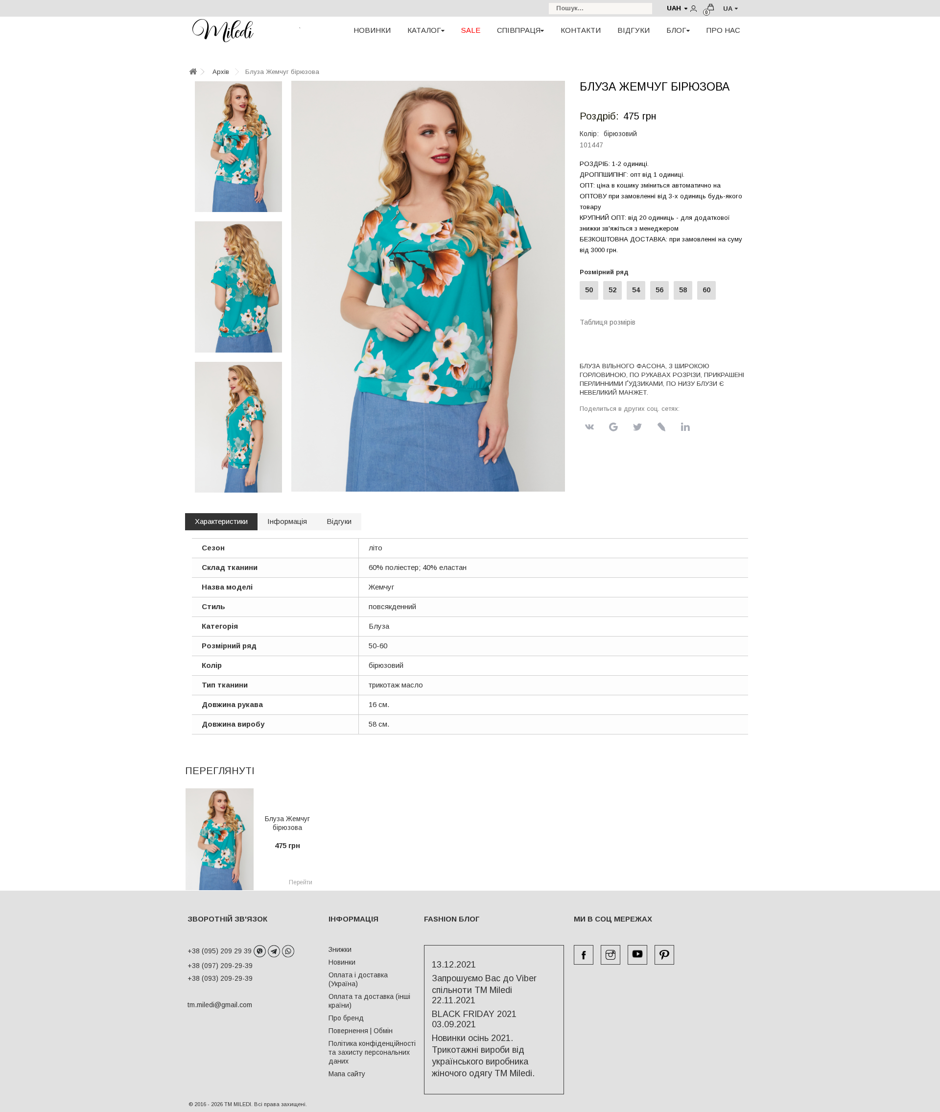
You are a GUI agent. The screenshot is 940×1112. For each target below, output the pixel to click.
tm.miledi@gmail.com (210, 1005)
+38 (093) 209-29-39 (220, 978)
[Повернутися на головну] (193, 72)
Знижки (340, 949)
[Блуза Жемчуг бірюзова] (238, 146)
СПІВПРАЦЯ (518, 30)
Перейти (300, 882)
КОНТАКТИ (581, 30)
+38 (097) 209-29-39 (220, 966)
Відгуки (339, 521)
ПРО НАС (723, 30)
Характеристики (221, 521)
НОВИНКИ (372, 30)
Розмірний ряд (606, 272)
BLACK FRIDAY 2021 (474, 1014)
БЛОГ (676, 30)
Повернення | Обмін (361, 1031)
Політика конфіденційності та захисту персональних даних (372, 1052)
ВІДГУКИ (633, 30)
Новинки (342, 962)
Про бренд (346, 1018)
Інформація (287, 521)
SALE (470, 30)
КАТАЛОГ (424, 30)
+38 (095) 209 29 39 (221, 951)
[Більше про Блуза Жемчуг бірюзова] (220, 839)
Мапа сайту (347, 1074)
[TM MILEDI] (223, 30)
